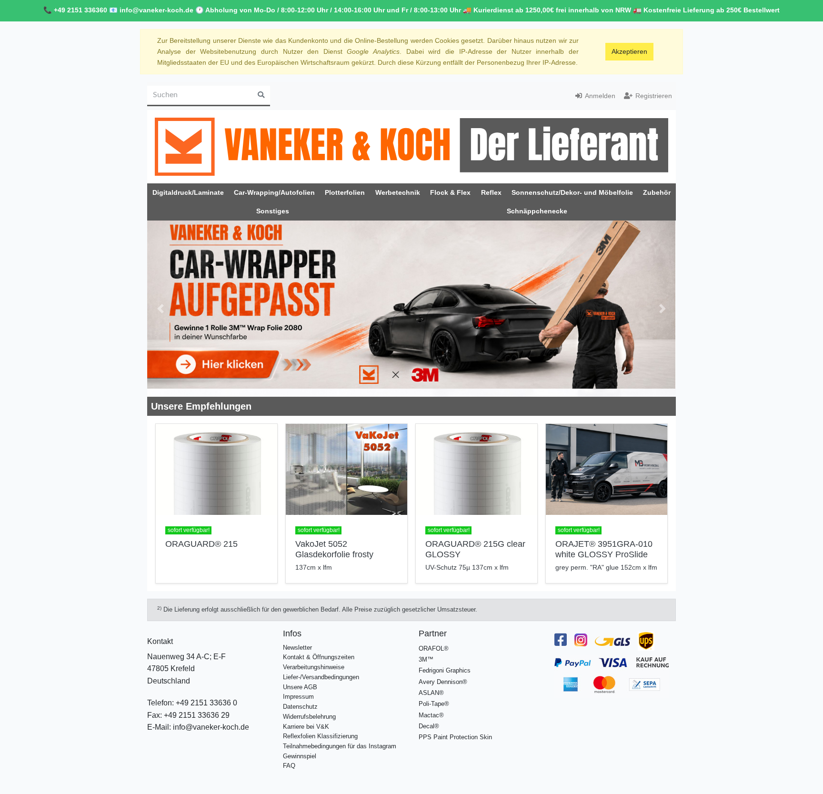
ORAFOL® (434, 648)
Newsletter (297, 647)
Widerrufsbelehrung (309, 716)
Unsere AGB (300, 687)
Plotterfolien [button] (345, 192)
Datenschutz (300, 706)
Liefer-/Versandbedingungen (321, 677)
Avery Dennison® (443, 681)
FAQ (289, 765)
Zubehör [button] (657, 192)
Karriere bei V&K (306, 726)
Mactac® (431, 715)
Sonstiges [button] (272, 211)
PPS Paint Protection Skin (455, 737)
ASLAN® (431, 692)
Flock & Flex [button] (450, 192)
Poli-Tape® (434, 703)
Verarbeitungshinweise (313, 667)
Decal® (429, 726)
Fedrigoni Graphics (445, 670)
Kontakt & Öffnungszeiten (318, 657)
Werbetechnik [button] (397, 192)
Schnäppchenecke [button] (537, 211)
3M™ (426, 659)
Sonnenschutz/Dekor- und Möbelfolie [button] (572, 192)
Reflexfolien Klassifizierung (320, 736)
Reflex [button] (491, 192)
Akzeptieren (629, 51)
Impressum (298, 696)
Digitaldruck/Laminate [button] (188, 192)
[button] (160, 309)
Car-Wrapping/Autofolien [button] (274, 192)
